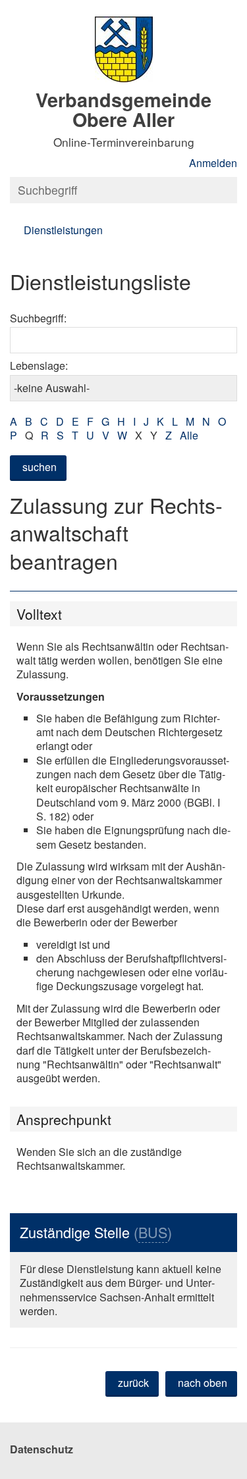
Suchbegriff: (38, 318)
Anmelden (213, 162)
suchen (39, 466)
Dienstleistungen (63, 230)
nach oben (202, 1382)
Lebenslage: (39, 365)
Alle (189, 435)
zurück (133, 1382)
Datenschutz (41, 1449)
